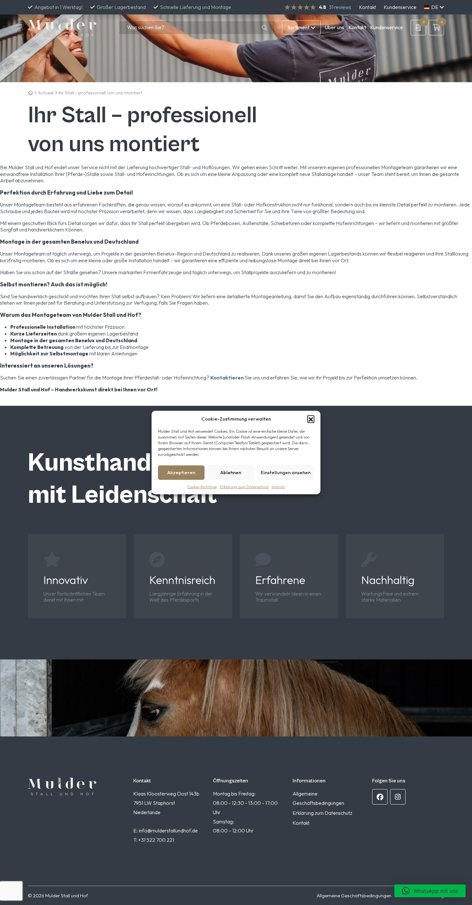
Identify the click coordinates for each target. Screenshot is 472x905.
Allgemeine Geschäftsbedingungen (354, 895)
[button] (311, 418)
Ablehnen (230, 472)
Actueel (46, 93)
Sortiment (298, 27)
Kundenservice (400, 7)
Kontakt (367, 7)
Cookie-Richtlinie (202, 486)
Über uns (334, 27)
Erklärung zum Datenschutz (244, 486)
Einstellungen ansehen (285, 472)
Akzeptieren (181, 472)
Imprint (278, 486)
